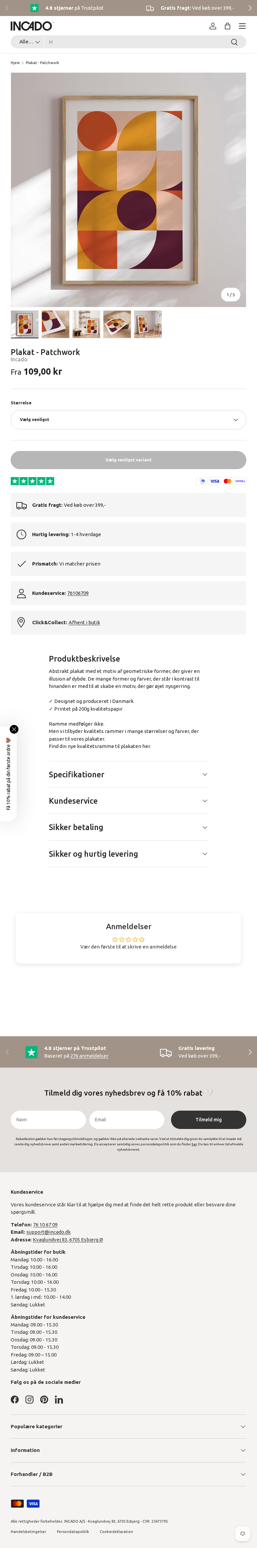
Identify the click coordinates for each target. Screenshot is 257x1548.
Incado (19, 359)
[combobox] (128, 41)
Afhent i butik (84, 622)
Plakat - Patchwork (42, 63)
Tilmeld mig (208, 1119)
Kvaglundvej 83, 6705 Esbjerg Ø (68, 1239)
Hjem (15, 63)
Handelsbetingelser (28, 1532)
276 (89, 1056)
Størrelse (21, 402)
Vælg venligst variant (128, 459)
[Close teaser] (14, 729)
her (146, 746)
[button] (227, 26)
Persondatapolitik (73, 1532)
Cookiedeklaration (116, 1532)
